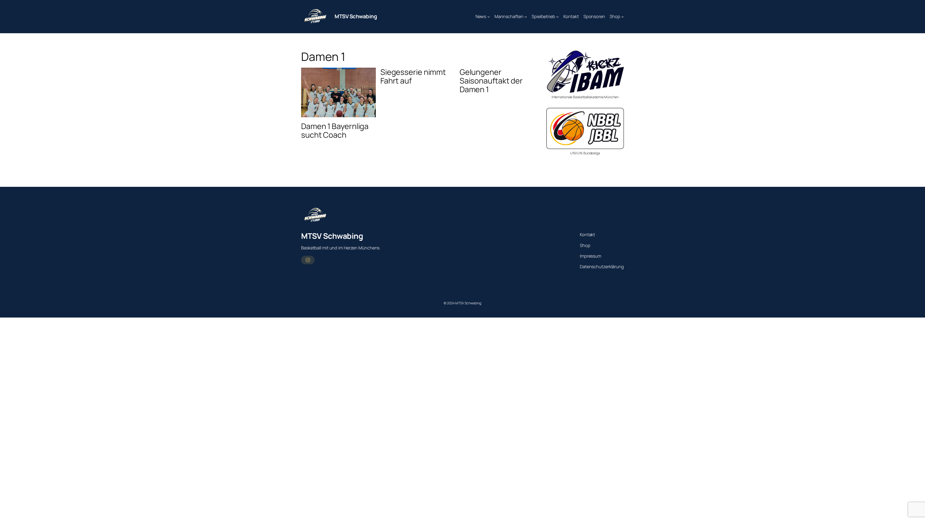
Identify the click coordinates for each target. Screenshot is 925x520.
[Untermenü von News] (488, 16)
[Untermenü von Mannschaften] (525, 16)
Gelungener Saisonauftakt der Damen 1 (491, 81)
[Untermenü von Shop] (622, 16)
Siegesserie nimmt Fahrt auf (413, 76)
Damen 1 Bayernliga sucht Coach (335, 130)
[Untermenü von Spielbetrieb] (557, 16)
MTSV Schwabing (356, 16)
